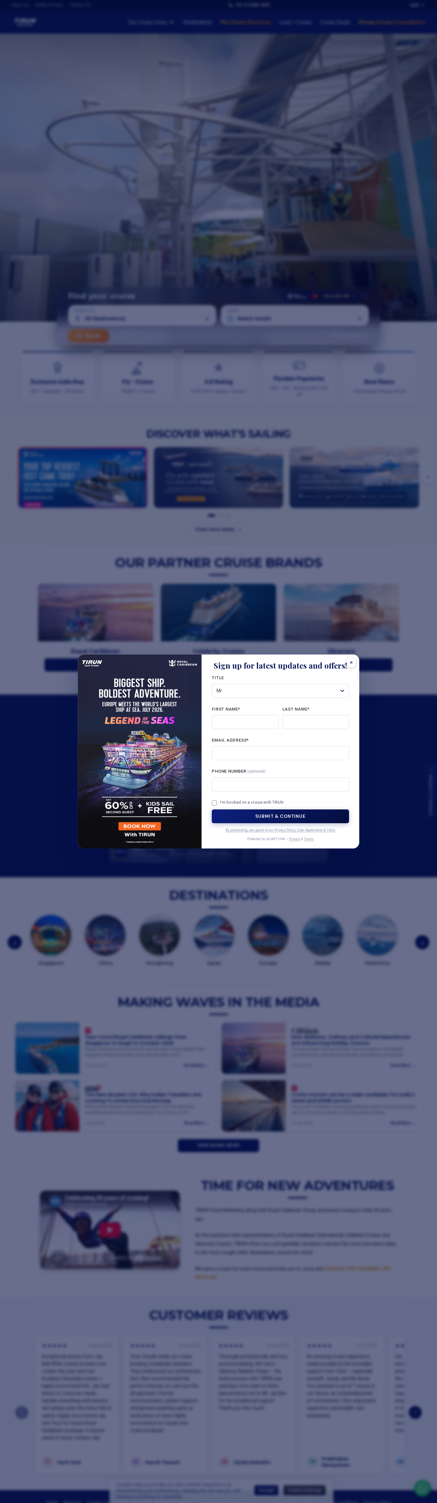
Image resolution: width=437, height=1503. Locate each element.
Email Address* (230, 740)
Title (218, 677)
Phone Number (239, 771)
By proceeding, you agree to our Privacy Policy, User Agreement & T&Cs (280, 830)
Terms (309, 839)
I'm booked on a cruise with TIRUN (251, 802)
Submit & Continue (280, 816)
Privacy (294, 839)
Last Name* (296, 709)
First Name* (226, 709)
